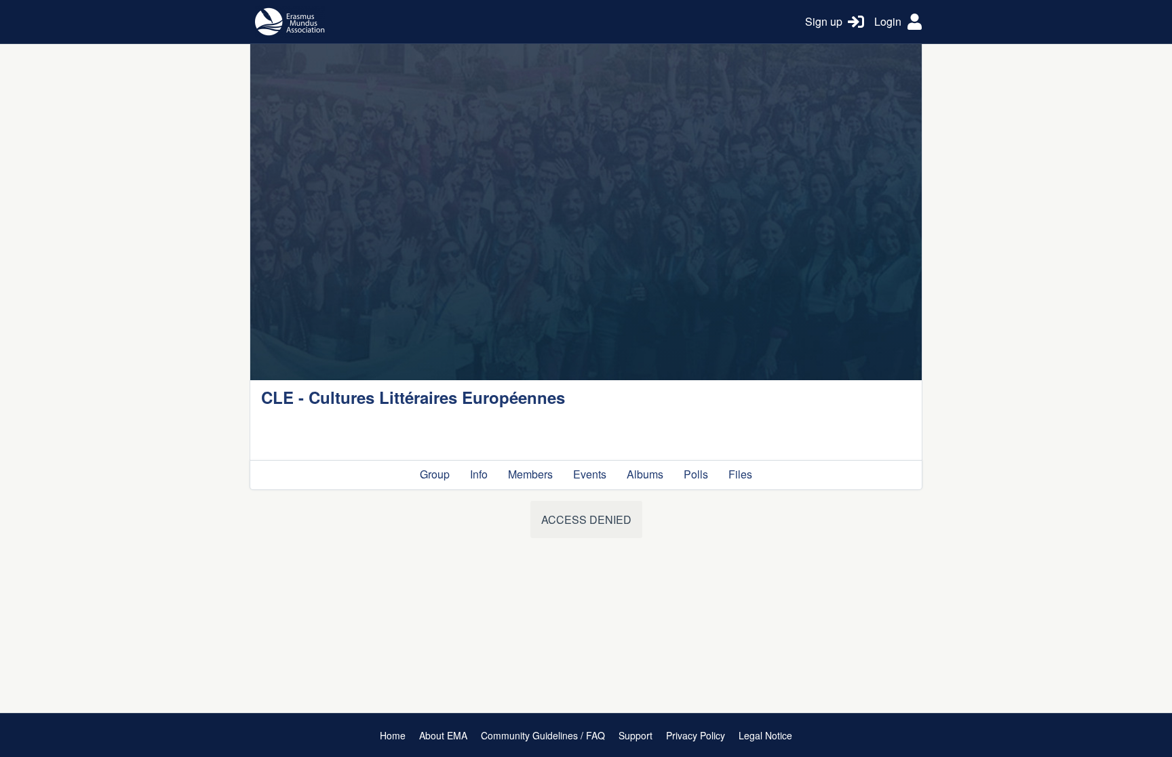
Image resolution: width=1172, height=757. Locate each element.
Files (740, 474)
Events (589, 474)
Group (435, 474)
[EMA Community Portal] (522, 21)
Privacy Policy (695, 735)
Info (479, 474)
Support (635, 735)
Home (393, 735)
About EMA (443, 735)
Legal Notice (765, 735)
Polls (696, 474)
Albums (645, 474)
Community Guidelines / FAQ (543, 735)
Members (530, 474)
